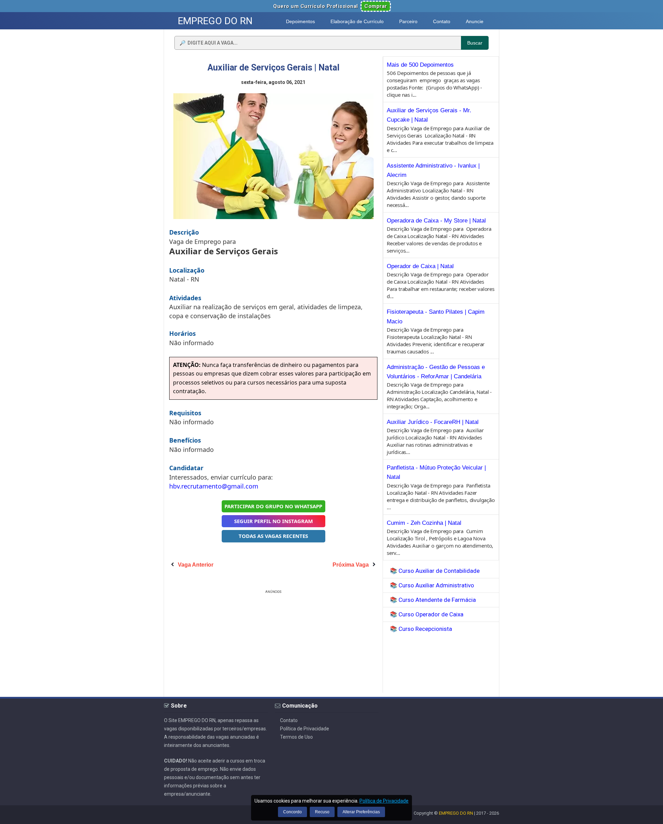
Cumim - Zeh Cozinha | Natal (424, 523)
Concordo (292, 811)
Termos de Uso (296, 737)
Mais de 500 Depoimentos (420, 64)
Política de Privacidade (304, 728)
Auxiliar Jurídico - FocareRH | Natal (433, 422)
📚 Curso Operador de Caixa (426, 614)
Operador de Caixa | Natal (420, 266)
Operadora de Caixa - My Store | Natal (436, 220)
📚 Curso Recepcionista (421, 628)
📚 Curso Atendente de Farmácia (433, 599)
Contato (289, 720)
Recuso (322, 811)
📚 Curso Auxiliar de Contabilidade (435, 570)
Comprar (375, 6)
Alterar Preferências (361, 811)
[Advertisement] (273, 643)
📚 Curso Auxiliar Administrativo (432, 585)
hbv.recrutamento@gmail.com (213, 486)
